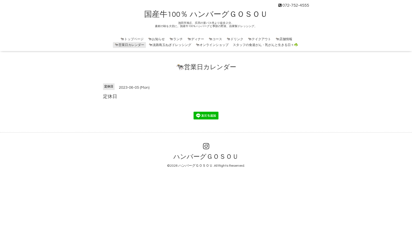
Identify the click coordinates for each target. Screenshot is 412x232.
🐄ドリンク (234, 39)
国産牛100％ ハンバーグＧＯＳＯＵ (206, 14)
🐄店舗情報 (283, 39)
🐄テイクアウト (259, 39)
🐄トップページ (132, 39)
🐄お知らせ (156, 39)
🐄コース (215, 39)
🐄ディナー (195, 39)
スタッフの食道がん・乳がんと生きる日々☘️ (265, 45)
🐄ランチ (176, 39)
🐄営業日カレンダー (129, 45)
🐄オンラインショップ (212, 45)
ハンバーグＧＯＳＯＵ (206, 156)
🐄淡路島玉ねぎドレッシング (169, 45)
